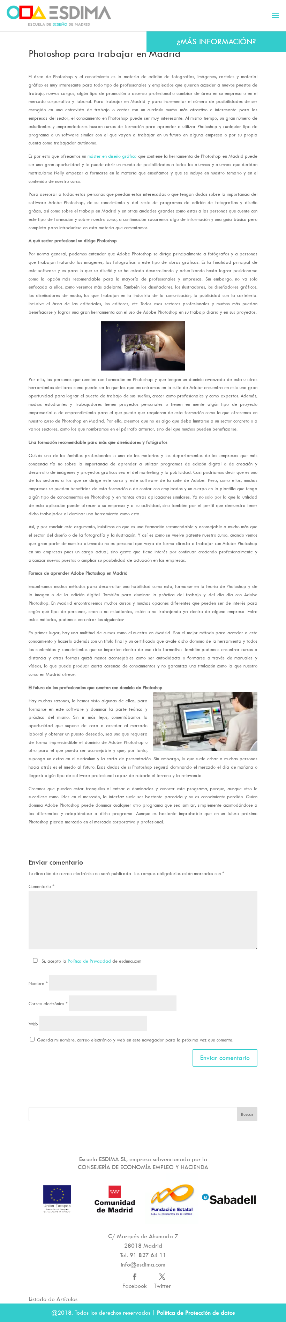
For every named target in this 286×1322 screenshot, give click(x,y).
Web (33, 1023)
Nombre (38, 983)
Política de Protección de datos (196, 1312)
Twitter (162, 1285)
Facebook (134, 1285)
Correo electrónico (48, 1003)
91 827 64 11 (148, 1255)
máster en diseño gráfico (112, 156)
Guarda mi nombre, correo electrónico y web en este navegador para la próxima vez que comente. (135, 1040)
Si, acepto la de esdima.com (91, 961)
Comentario (41, 886)
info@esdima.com (143, 1264)
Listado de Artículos (53, 1298)
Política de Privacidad (89, 961)
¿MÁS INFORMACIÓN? (216, 41)
